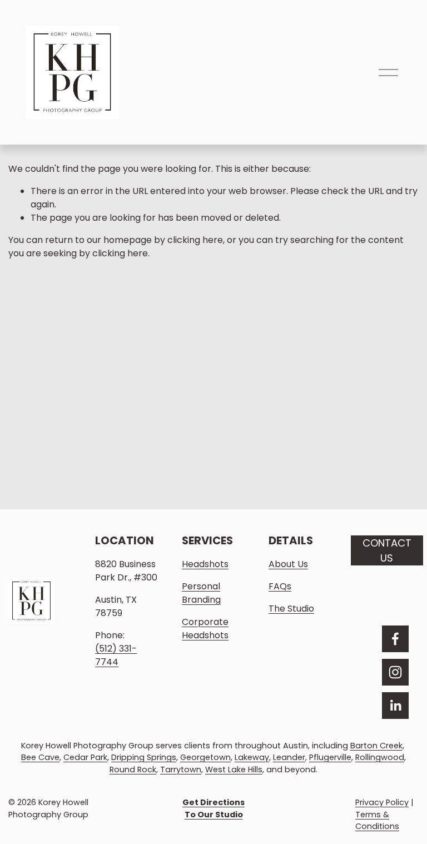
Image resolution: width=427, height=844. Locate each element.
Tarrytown (180, 769)
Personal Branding (201, 593)
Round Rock (133, 769)
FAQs (280, 586)
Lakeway (252, 757)
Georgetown (205, 757)
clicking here (195, 240)
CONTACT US (387, 550)
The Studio (291, 608)
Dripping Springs (143, 757)
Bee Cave (40, 757)
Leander (289, 757)
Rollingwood (379, 757)
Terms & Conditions (377, 820)
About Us (288, 564)
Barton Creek (376, 745)
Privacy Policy (382, 802)
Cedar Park (85, 757)
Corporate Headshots (205, 628)
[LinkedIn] (395, 705)
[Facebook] (395, 638)
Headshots (205, 564)
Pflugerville (330, 757)
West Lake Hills (233, 769)
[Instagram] (395, 672)
